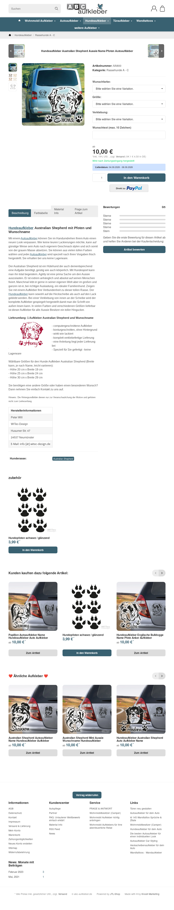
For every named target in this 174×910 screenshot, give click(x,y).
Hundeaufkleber (96, 21)
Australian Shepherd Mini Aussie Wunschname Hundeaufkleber (83, 739)
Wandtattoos (145, 21)
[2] (129, 188)
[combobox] (129, 88)
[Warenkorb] (162, 8)
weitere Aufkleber (86, 28)
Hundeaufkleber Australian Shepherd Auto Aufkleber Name (140, 739)
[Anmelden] (154, 8)
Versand (120, 156)
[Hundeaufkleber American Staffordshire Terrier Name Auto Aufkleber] (18, 51)
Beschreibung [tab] (20, 213)
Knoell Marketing (150, 894)
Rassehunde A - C (118, 70)
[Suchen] (56, 8)
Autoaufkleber (69, 21)
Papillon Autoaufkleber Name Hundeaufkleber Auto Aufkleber (28, 636)
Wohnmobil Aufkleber (39, 21)
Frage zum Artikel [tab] (81, 211)
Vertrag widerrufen (87, 795)
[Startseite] (9, 35)
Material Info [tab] (59, 211)
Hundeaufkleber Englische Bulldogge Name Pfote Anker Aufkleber (140, 636)
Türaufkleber (121, 21)
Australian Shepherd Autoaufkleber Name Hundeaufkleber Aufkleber (30, 739)
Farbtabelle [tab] (41, 213)
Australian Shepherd (63, 458)
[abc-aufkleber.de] (86, 9)
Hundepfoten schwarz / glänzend (29, 537)
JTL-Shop (115, 894)
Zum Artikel (33, 653)
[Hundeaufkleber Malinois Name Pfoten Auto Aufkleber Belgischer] (155, 51)
